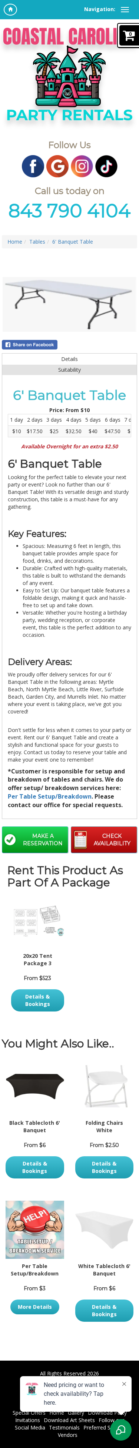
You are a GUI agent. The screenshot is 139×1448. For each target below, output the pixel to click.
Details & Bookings (37, 1000)
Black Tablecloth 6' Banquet (34, 1126)
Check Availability (112, 840)
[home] (10, 10)
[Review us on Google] (57, 165)
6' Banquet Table (72, 241)
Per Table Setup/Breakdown (50, 796)
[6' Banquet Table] (69, 304)
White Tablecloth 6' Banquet (104, 1270)
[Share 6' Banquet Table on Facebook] (69, 345)
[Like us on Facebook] (33, 165)
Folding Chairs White (104, 1126)
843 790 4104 (69, 211)
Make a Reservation (43, 840)
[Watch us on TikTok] (106, 165)
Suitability (69, 369)
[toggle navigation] (125, 9)
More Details (35, 1306)
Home (14, 241)
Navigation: (99, 9)
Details (69, 358)
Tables (37, 241)
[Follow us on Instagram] (82, 165)
